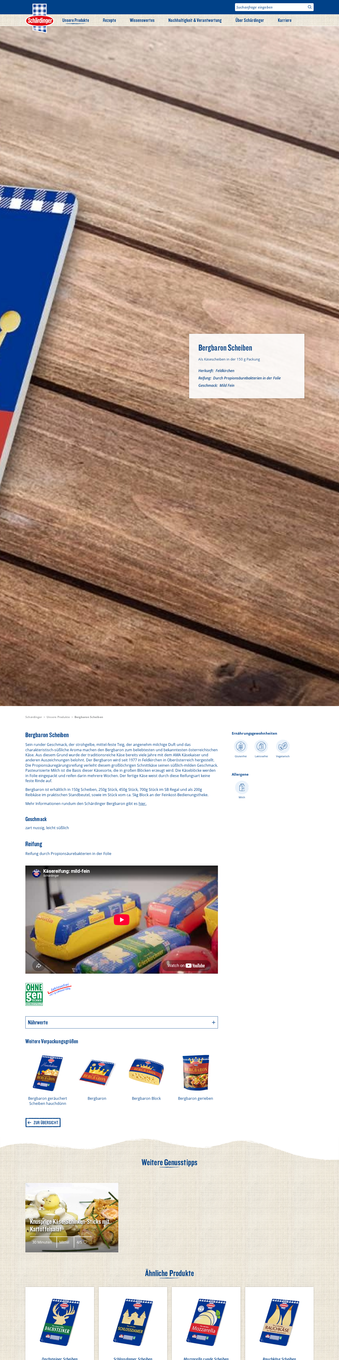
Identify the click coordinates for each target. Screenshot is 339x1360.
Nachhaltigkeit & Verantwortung (195, 20)
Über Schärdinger (249, 20)
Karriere (284, 20)
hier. (142, 803)
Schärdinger (33, 717)
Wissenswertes (142, 20)
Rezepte (109, 20)
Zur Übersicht (45, 1122)
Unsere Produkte (75, 20)
